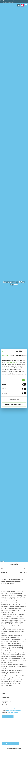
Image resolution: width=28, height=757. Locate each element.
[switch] (24, 384)
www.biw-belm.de (13, 712)
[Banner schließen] (25, 351)
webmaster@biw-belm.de (13, 710)
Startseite (8, 0)
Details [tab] (12, 355)
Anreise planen (7, 717)
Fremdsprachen (9, 754)
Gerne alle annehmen (14, 399)
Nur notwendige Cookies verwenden (14, 404)
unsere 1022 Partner (11, 362)
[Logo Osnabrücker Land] (5, 5)
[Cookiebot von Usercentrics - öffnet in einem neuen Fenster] (16, 351)
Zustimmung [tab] (5, 355)
